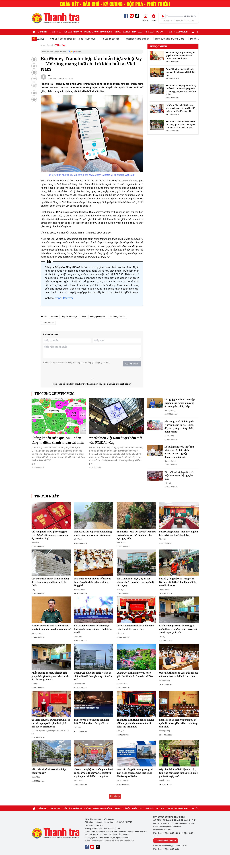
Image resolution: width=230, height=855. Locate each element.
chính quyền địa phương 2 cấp (154, 39)
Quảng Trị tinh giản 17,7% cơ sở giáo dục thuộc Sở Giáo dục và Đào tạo (135, 676)
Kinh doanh (47, 45)
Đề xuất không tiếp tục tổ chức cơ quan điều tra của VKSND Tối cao (180, 72)
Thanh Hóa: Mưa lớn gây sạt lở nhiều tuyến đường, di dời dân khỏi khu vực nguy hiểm (136, 535)
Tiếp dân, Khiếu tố (72, 32)
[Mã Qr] (34, 85)
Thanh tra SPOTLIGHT (178, 32)
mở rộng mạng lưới (97, 317)
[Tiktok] (137, 16)
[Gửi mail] (34, 72)
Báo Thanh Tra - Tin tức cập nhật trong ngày (55, 18)
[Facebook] (126, 16)
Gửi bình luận (131, 364)
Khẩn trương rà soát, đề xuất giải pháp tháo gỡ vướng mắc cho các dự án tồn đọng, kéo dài (178, 629)
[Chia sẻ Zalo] (34, 66)
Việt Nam (54, 317)
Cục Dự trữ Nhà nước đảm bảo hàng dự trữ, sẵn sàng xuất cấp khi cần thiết (50, 582)
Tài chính (60, 45)
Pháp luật (137, 32)
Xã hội (126, 32)
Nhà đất (149, 32)
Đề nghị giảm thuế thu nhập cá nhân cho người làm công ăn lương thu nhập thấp (180, 403)
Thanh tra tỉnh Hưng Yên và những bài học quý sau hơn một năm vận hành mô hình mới (135, 723)
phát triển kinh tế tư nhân (122, 39)
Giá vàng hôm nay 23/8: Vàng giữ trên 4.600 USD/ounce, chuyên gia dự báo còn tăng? (50, 535)
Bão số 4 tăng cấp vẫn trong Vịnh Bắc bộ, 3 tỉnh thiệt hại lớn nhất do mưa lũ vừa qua (177, 582)
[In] (34, 99)
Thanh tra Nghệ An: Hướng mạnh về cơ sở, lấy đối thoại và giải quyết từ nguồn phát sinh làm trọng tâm (93, 773)
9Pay (84, 317)
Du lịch (160, 32)
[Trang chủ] (34, 32)
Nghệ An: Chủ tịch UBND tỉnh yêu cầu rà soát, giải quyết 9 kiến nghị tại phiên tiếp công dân (181, 108)
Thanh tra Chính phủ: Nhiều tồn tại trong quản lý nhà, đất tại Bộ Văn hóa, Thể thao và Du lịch (181, 125)
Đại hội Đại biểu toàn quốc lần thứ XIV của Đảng (198, 39)
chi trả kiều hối (48, 323)
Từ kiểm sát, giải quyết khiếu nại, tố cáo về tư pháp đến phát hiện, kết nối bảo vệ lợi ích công (51, 723)
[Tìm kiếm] (197, 32)
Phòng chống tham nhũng (98, 32)
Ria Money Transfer (117, 317)
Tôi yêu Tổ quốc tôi (95, 39)
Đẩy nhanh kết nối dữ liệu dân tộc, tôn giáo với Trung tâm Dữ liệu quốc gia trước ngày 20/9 (178, 773)
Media (118, 32)
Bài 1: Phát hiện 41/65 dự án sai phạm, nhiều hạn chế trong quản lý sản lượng (135, 582)
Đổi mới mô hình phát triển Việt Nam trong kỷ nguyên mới (179, 475)
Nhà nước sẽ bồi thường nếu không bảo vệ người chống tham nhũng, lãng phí (92, 582)
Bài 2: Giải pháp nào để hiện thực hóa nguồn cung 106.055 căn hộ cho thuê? (93, 629)
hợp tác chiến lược (69, 317)
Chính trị (42, 32)
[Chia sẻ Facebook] (34, 59)
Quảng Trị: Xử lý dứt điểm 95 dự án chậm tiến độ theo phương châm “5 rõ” (93, 676)
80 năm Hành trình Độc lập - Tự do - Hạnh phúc (57, 39)
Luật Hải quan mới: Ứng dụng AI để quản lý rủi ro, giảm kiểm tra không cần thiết (178, 723)
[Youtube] (132, 16)
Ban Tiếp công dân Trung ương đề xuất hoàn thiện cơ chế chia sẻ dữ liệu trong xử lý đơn (135, 773)
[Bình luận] (34, 93)
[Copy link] (34, 78)
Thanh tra (55, 32)
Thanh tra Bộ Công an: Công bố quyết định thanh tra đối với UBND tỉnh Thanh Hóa (180, 55)
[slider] (174, 16)
